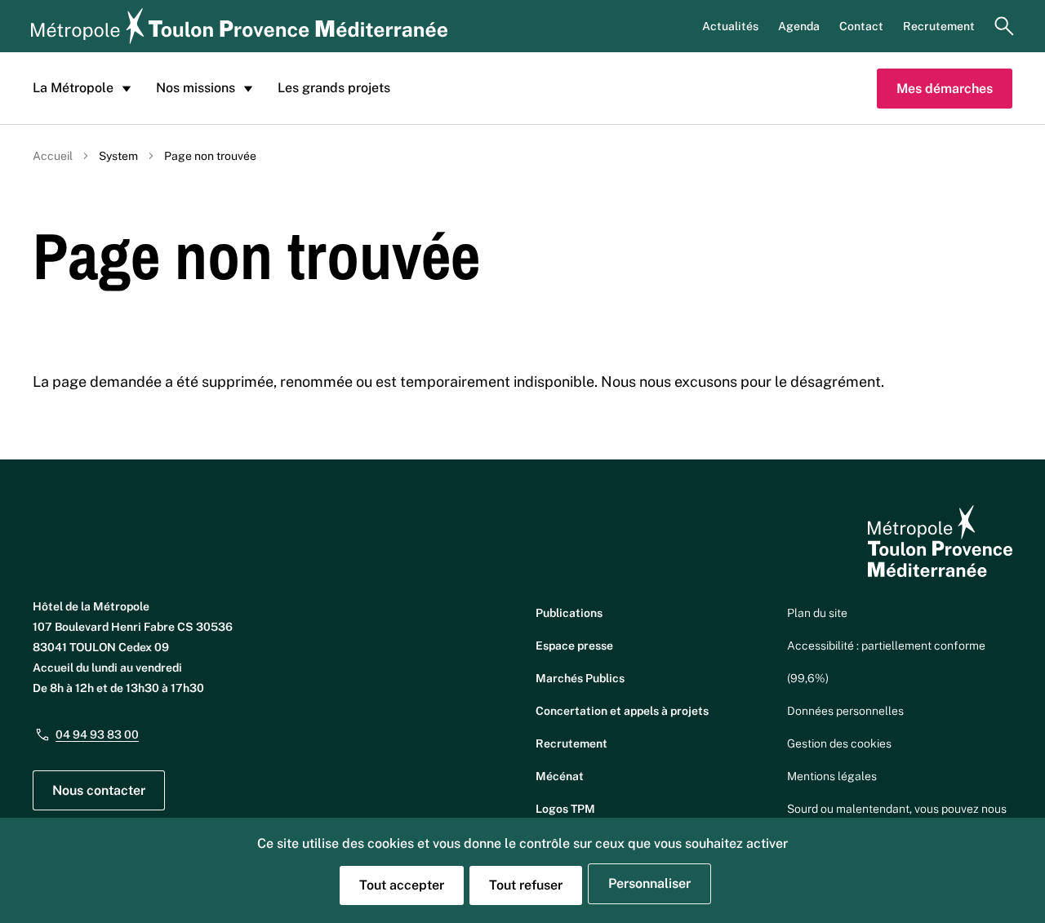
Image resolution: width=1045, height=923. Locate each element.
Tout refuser (526, 885)
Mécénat (560, 776)
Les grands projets (334, 87)
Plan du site (817, 612)
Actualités (730, 26)
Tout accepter (401, 885)
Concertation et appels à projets (622, 710)
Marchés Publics (580, 678)
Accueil (53, 155)
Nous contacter (98, 790)
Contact (861, 26)
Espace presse (574, 645)
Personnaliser (649, 883)
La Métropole (73, 87)
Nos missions (195, 87)
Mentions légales (832, 776)
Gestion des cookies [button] (839, 743)
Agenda (799, 26)
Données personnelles (845, 710)
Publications (569, 612)
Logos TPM (565, 808)
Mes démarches (944, 88)
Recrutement (939, 26)
